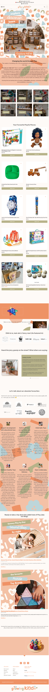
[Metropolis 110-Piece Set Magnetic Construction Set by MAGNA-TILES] (12, 138)
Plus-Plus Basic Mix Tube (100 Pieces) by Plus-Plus (36, 217)
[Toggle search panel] (44, 7)
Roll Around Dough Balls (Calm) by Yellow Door (35, 284)
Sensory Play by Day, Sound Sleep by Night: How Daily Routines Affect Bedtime (21, 560)
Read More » (3, 566)
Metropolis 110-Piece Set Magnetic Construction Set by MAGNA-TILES (12, 151)
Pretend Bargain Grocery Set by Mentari (10, 250)
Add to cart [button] (12, 155)
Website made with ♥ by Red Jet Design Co (39, 682)
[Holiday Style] (8, 96)
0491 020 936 (25, 3)
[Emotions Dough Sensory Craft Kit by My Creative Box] (36, 238)
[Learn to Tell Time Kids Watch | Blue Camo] (12, 205)
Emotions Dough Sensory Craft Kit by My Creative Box (36, 251)
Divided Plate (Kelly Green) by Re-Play (9, 184)
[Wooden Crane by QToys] (36, 172)
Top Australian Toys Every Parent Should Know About (14, 611)
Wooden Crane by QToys (31, 184)
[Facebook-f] (21, 663)
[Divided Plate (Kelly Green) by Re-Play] (12, 172)
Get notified (36, 289)
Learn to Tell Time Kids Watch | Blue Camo (10, 217)
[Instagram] (28, 663)
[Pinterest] (24, 663)
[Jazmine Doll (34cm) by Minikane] (36, 138)
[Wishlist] (21, 129)
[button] (47, 7)
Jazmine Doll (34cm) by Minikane (33, 150)
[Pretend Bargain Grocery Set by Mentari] (12, 238)
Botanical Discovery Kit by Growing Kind (10, 284)
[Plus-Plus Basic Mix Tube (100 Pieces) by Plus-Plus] (36, 205)
